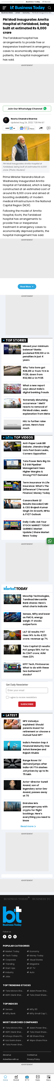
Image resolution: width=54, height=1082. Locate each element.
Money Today (36, 955)
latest (17, 13)
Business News (7, 13)
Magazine (34, 964)
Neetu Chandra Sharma (24, 118)
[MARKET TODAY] (16, 588)
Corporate (10, 959)
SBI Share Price (37, 1036)
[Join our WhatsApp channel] (50, 543)
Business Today (33, 2)
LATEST (11, 715)
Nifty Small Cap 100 (39, 1013)
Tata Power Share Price (14, 1044)
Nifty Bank (10, 1013)
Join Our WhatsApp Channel (25, 108)
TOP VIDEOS (23, 437)
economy (26, 13)
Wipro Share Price (38, 1040)
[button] (48, 1078)
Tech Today (11, 955)
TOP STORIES (16, 340)
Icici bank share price (14, 1040)
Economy (34, 951)
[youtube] (10, 936)
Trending (9, 964)
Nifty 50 (33, 1009)
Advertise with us (11, 1059)
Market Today (12, 951)
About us (7, 1055)
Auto (32, 972)
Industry (9, 972)
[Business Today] (27, 8)
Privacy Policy (33, 1059)
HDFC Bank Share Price (14, 995)
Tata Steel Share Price (39, 995)
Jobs (7, 976)
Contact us (32, 1055)
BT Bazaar (46, 2)
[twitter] (15, 936)
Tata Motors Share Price (14, 990)
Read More (25, 286)
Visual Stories (36, 959)
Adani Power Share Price (39, 990)
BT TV (32, 968)
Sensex (9, 1009)
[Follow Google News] (27, 128)
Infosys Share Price (14, 1036)
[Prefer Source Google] (10, 128)
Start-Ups (10, 968)
